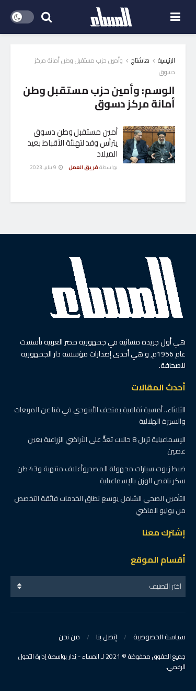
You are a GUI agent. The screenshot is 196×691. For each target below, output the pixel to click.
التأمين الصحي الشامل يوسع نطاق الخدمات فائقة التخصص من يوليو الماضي (100, 504)
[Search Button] (46, 17)
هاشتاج (140, 60)
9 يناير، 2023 (43, 167)
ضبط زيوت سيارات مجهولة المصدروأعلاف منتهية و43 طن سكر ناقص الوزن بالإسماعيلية (101, 474)
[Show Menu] (175, 17)
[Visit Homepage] (111, 17)
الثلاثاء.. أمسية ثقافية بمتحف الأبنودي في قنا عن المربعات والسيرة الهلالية (100, 415)
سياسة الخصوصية (159, 636)
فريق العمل (83, 167)
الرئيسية (166, 60)
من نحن (69, 636)
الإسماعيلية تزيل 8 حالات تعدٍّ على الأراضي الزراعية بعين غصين (107, 445)
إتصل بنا (106, 636)
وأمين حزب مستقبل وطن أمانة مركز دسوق (104, 66)
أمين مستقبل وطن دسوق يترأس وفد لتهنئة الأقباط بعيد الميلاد (72, 142)
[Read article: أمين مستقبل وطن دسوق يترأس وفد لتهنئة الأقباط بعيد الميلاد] (149, 145)
